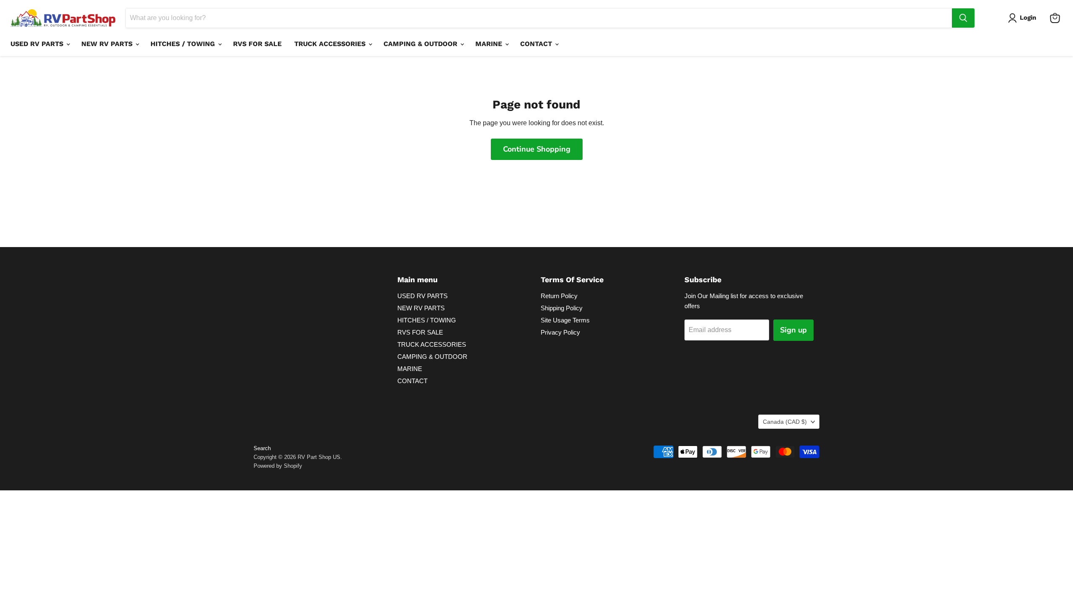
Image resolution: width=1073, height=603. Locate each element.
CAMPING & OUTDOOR (421, 44)
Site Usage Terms (565, 320)
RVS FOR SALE (257, 44)
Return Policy (559, 295)
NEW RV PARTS (108, 44)
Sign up (793, 330)
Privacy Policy (560, 332)
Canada (785, 421)
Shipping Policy (562, 308)
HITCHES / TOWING (183, 44)
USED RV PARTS (37, 44)
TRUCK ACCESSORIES (331, 44)
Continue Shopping (536, 149)
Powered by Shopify (278, 466)
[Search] (963, 18)
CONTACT (537, 44)
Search (262, 448)
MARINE (489, 44)
